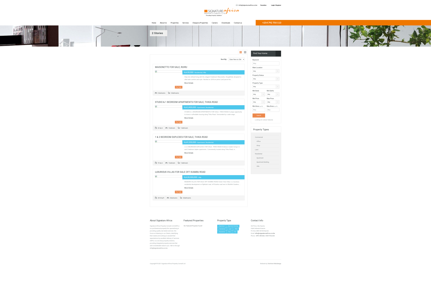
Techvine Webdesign (274, 263)
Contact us (238, 23)
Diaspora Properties (200, 23)
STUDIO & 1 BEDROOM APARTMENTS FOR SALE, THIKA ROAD (186, 102)
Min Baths (270, 91)
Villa (258, 166)
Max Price (270, 98)
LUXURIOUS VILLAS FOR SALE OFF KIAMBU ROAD (180, 172)
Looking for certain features (264, 120)
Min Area (258, 106)
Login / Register (276, 5)
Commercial (259, 137)
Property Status (258, 75)
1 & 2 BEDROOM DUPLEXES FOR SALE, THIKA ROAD (181, 137)
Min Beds (256, 91)
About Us (163, 23)
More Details (189, 83)
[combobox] (266, 71)
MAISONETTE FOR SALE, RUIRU (171, 67)
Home (154, 23)
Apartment (260, 158)
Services (186, 23)
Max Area (272, 106)
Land (256, 149)
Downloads (226, 23)
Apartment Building (263, 162)
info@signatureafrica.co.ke (248, 5)
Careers (215, 23)
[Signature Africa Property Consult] (221, 11)
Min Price (256, 98)
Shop (258, 145)
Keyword (256, 60)
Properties (175, 23)
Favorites (263, 5)
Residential (258, 154)
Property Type (258, 83)
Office (259, 141)
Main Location (257, 67)
